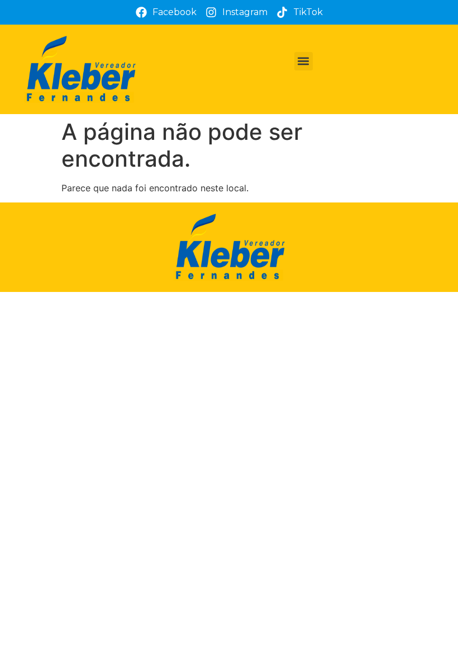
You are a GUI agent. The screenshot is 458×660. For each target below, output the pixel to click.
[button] (303, 61)
